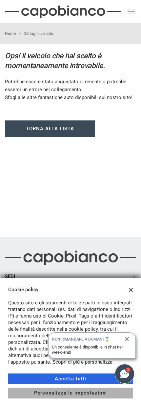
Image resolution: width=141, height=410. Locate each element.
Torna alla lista (50, 129)
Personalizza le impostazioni (70, 393)
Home (10, 33)
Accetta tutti (70, 379)
